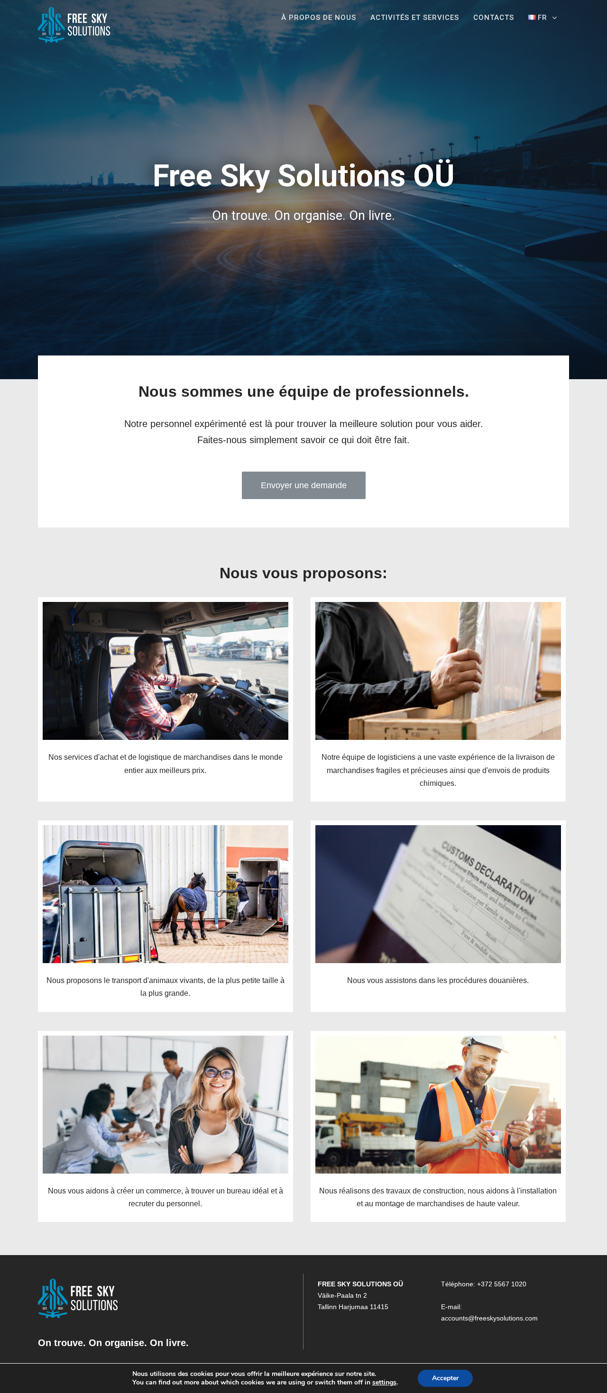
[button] (304, 485)
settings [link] (384, 1382)
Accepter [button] (445, 1378)
